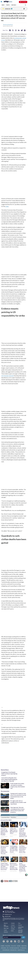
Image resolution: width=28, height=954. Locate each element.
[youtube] (19, 941)
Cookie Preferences (21, 949)
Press (19, 923)
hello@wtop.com (8, 914)
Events (12, 930)
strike (7, 206)
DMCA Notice (3, 947)
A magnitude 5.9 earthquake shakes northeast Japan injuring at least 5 (9, 774)
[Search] (25, 5)
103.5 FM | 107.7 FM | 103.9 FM (20, 931)
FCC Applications (23, 947)
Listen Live (7, 8)
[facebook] (4, 941)
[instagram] (7, 941)
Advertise (6, 932)
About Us (6, 923)
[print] (25, 30)
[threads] (23, 941)
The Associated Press (8, 24)
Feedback (2, 945)
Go (23, 937)
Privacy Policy (7, 945)
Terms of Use (13, 945)
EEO (8, 947)
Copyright (18, 945)
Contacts (13, 925)
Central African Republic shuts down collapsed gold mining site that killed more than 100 (9, 779)
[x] (11, 941)
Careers (5, 930)
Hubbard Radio (24, 945)
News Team (6, 928)
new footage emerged (7, 375)
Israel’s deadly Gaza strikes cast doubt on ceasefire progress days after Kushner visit (17, 786)
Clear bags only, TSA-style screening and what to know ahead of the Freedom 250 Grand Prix (17, 810)
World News (13, 817)
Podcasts (20, 925)
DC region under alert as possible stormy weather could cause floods (18, 802)
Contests (13, 923)
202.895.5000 (7, 916)
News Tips (13, 927)
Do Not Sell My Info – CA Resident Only (10, 949)
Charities (13, 928)
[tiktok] (15, 941)
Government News (5, 817)
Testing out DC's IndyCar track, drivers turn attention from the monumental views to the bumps (18, 796)
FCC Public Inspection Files (14, 947)
